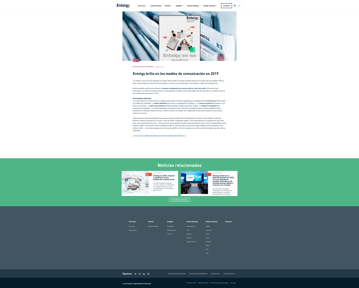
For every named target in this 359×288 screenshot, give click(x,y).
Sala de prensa (171, 230)
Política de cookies (191, 283)
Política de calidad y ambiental (177, 273)
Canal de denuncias (229, 273)
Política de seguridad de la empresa (219, 283)
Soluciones (132, 226)
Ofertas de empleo (153, 226)
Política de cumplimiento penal (198, 273)
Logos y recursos (191, 241)
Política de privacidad (203, 283)
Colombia (208, 241)
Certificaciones (191, 226)
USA (207, 253)
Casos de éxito (133, 230)
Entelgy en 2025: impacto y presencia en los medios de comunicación (164, 177)
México (208, 245)
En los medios (147, 66)
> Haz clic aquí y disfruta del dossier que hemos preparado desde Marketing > (159, 135)
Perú (207, 249)
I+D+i (188, 230)
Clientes (189, 238)
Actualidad (137, 66)
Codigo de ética (215, 273)
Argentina (209, 230)
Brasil (207, 234)
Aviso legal (233, 283)
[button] (146, 5)
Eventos (169, 234)
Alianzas (189, 234)
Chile (207, 238)
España (208, 226)
